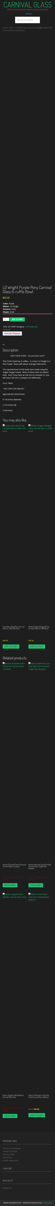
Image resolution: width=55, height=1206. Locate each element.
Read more (10, 885)
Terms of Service (10, 1151)
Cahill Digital (47, 1203)
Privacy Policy (8, 1154)
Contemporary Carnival (24, 28)
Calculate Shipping (12, 333)
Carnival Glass (27, 4)
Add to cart (17, 319)
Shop (11, 28)
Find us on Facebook (12, 1148)
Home (5, 28)
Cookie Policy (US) (10, 1160)
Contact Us (7, 1157)
